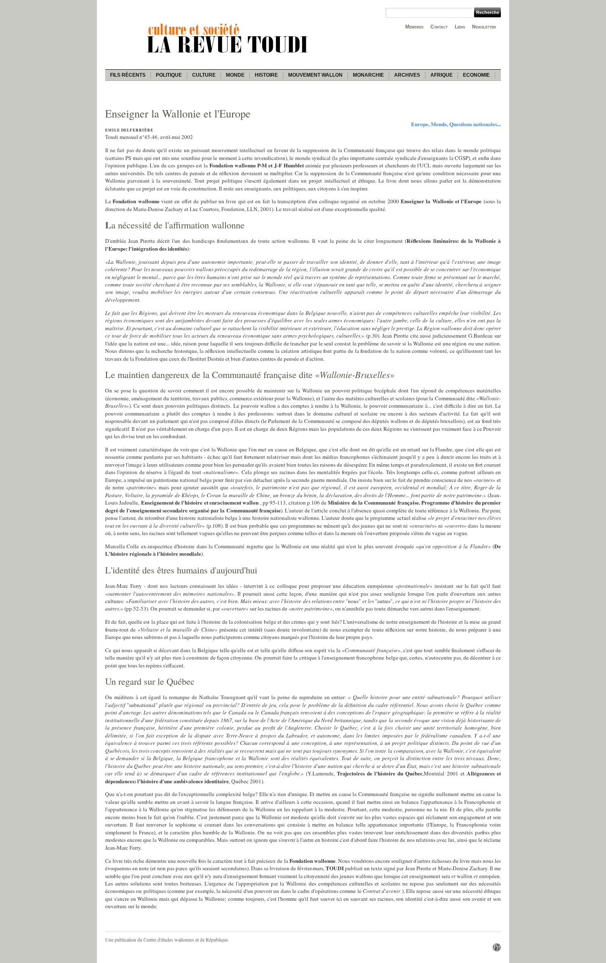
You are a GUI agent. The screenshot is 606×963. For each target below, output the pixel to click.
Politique (169, 75)
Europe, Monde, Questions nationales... (456, 124)
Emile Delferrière (129, 130)
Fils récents (128, 75)
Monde (235, 75)
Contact (439, 27)
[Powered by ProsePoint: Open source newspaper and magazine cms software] (497, 949)
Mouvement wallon (315, 75)
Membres (414, 27)
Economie (476, 75)
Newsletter (484, 27)
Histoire (266, 75)
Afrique (441, 75)
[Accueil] (228, 54)
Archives (407, 75)
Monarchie (368, 75)
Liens (460, 27)
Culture (204, 75)
